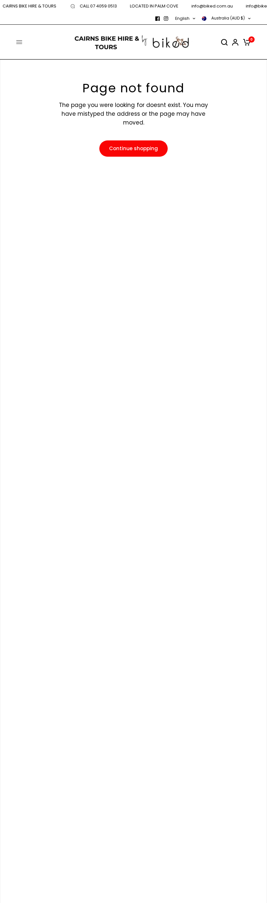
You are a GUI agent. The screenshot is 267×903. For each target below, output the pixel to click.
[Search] (224, 42)
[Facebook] (157, 18)
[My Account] (235, 42)
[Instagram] (166, 18)
